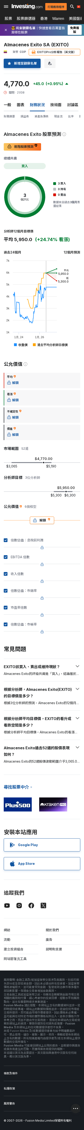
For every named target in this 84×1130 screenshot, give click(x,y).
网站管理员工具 (15, 959)
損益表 (25, 116)
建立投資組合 (13, 949)
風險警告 (9, 1103)
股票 (8, 18)
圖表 (20, 104)
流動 (7, 940)
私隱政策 (9, 1088)
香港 (44, 18)
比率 (71, 116)
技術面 (56, 104)
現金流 (58, 116)
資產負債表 (42, 116)
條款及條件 (11, 1073)
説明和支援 (54, 949)
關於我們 (52, 930)
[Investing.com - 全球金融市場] (27, 6)
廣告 (49, 940)
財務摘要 (9, 116)
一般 (7, 104)
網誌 (7, 930)
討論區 (72, 104)
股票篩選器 (26, 18)
